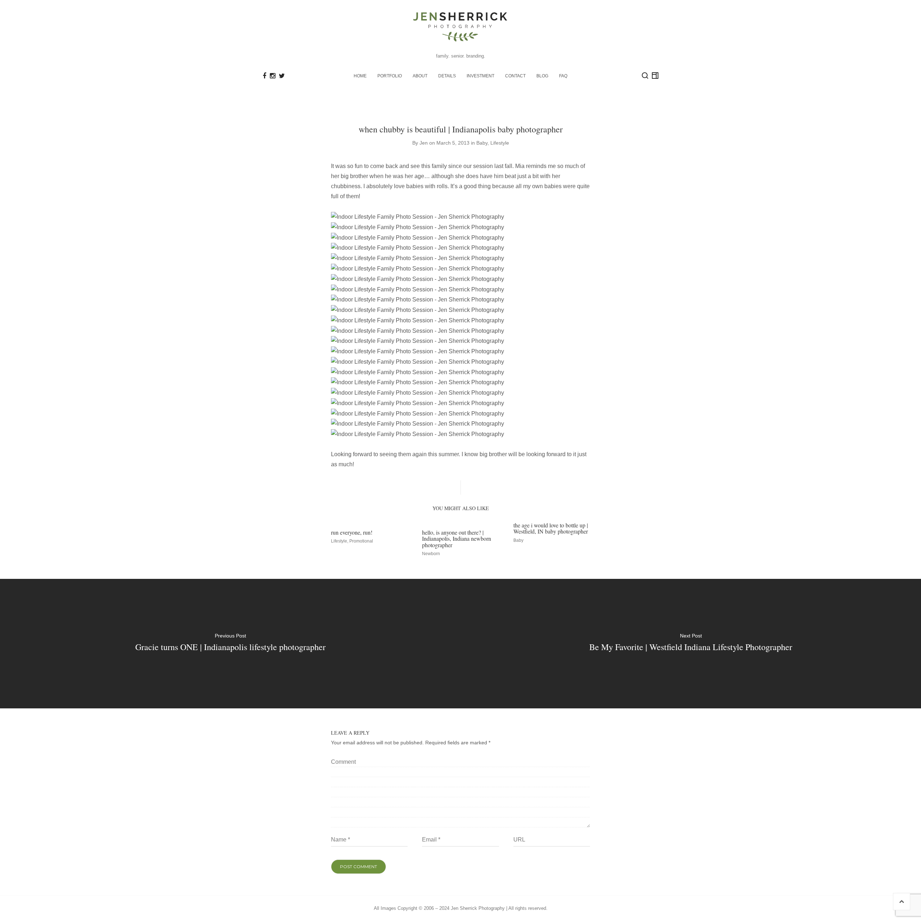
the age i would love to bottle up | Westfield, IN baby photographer (550, 528)
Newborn (431, 553)
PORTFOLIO (389, 75)
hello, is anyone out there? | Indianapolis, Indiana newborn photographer (456, 538)
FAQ (563, 75)
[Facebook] (264, 76)
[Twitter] (282, 76)
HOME (360, 75)
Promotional (361, 541)
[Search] (645, 75)
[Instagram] (272, 76)
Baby (481, 143)
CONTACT (515, 75)
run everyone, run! (351, 532)
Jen (423, 143)
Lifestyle (499, 143)
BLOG (542, 75)
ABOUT (420, 75)
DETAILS (447, 75)
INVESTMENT (480, 75)
